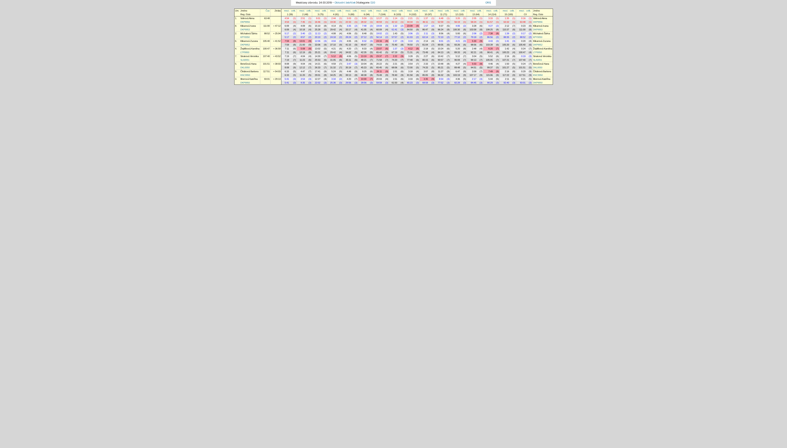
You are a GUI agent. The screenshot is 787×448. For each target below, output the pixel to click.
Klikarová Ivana (248, 26)
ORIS (488, 2)
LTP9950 (244, 52)
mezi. (286, 10)
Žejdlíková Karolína (249, 48)
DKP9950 (245, 82)
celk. (293, 10)
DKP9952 (245, 44)
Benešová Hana (248, 64)
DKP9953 (245, 29)
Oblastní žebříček (345, 2)
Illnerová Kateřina (249, 79)
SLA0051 (244, 60)
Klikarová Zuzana (249, 41)
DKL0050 (245, 67)
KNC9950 (245, 75)
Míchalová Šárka (248, 33)
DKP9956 (245, 22)
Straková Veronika (249, 56)
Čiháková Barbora (249, 71)
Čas (268, 10)
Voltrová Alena (247, 18)
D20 (373, 2)
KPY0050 (245, 37)
